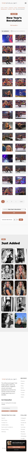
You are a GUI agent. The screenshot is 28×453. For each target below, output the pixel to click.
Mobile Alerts (4, 424)
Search (3, 418)
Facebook (23, 422)
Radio (22, 397)
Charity (22, 394)
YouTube (23, 427)
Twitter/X (23, 420)
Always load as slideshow (19, 31)
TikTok (22, 424)
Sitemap (3, 431)
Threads (23, 429)
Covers (22, 392)
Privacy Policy (5, 429)
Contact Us (4, 422)
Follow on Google (16, 447)
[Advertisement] (14, 351)
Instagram (23, 418)
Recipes (23, 390)
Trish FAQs (4, 420)
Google (23, 438)
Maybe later (16, 449)
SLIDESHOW (6, 31)
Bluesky (23, 431)
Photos (22, 381)
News (22, 388)
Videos (22, 383)
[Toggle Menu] (26, 3)
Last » (21, 201)
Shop (22, 385)
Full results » (14, 25)
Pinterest (23, 434)
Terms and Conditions (7, 427)
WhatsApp (23, 436)
